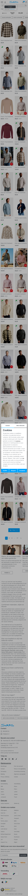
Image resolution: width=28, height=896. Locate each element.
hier (23, 458)
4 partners (17, 441)
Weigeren (13, 470)
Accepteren (22, 470)
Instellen (5, 470)
